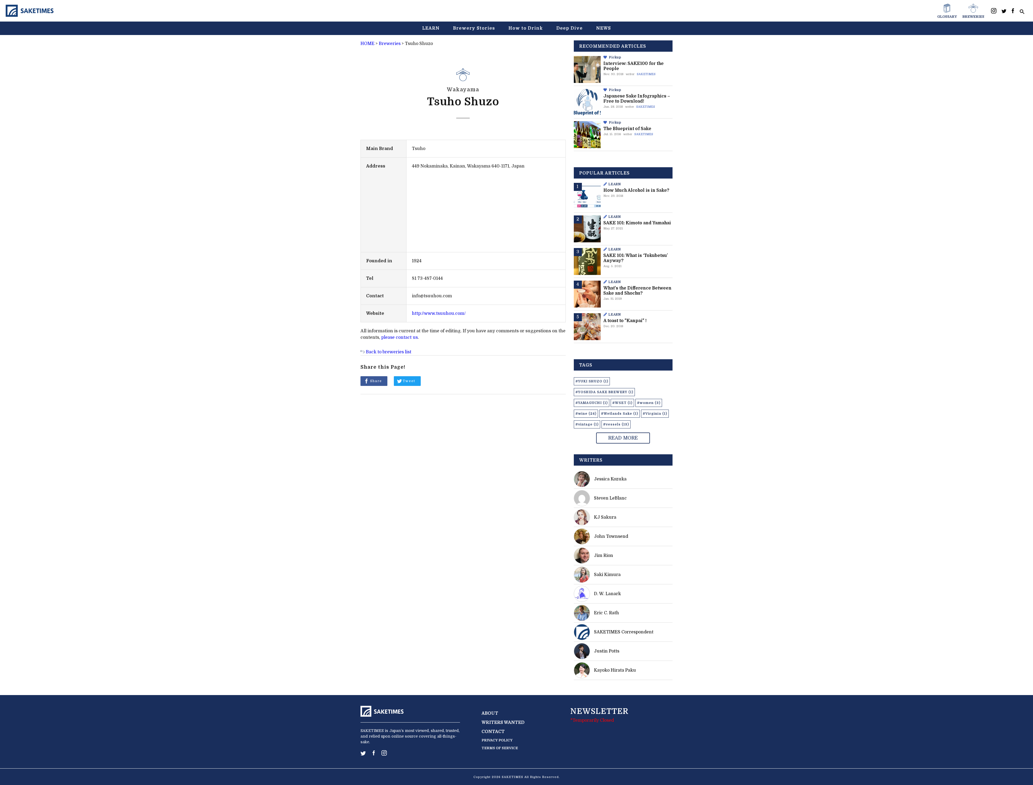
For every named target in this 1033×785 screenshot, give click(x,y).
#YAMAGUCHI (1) (591, 403)
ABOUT (490, 713)
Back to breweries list (388, 352)
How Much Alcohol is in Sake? (636, 190)
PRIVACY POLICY (497, 740)
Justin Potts (606, 651)
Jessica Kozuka (610, 479)
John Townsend (611, 536)
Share (376, 381)
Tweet (409, 381)
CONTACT (493, 731)
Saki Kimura (607, 574)
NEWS (603, 28)
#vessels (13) (616, 424)
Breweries (390, 43)
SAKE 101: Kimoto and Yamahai (637, 223)
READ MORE (623, 438)
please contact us (399, 337)
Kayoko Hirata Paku (615, 670)
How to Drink (525, 28)
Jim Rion (603, 555)
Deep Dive (569, 28)
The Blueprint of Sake (627, 128)
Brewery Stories (474, 28)
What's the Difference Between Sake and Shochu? (637, 291)
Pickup (615, 57)
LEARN (431, 28)
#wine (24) (585, 414)
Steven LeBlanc (610, 498)
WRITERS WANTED (503, 722)
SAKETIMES (646, 74)
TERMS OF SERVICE (500, 748)
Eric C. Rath (606, 612)
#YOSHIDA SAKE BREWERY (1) (604, 392)
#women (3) (648, 403)
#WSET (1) (622, 403)
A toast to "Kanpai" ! (624, 320)
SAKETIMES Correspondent (623, 632)
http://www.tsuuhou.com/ (439, 313)
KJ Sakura (605, 517)
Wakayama (463, 89)
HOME (367, 43)
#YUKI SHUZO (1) (591, 381)
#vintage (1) (587, 424)
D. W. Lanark (607, 593)
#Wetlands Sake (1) (619, 414)
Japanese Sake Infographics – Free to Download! (636, 99)
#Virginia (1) (655, 414)
